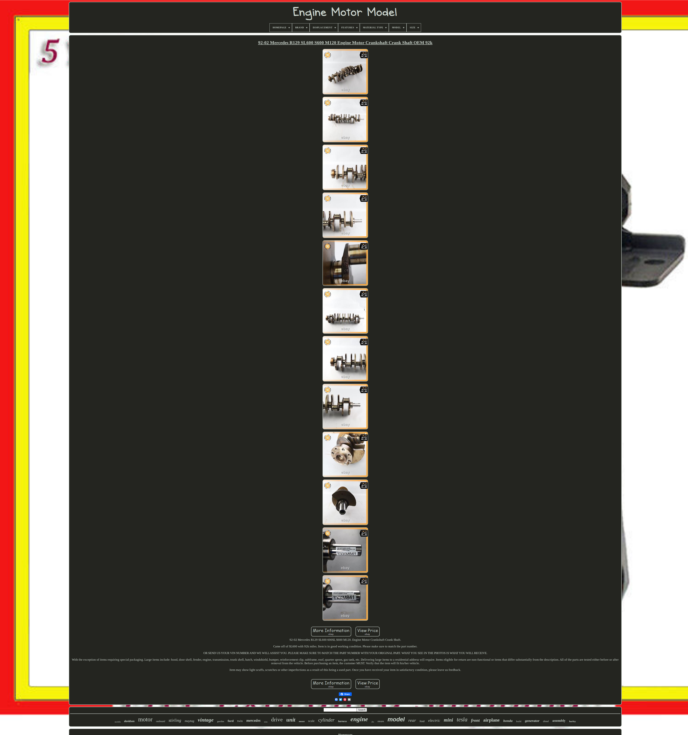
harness (342, 721)
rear (412, 720)
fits (373, 722)
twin (240, 721)
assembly (559, 720)
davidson (129, 721)
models (118, 722)
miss (265, 722)
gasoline (220, 721)
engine (359, 719)
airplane (491, 720)
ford (231, 721)
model (396, 719)
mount (302, 721)
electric (434, 720)
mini (448, 720)
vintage (206, 720)
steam (381, 721)
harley (572, 721)
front (475, 720)
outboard (160, 721)
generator (532, 721)
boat (422, 721)
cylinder (326, 720)
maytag (189, 721)
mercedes (253, 720)
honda (508, 721)
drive (277, 719)
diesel (546, 721)
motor (145, 719)
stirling (175, 720)
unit (290, 720)
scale (311, 721)
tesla (462, 719)
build (518, 721)
